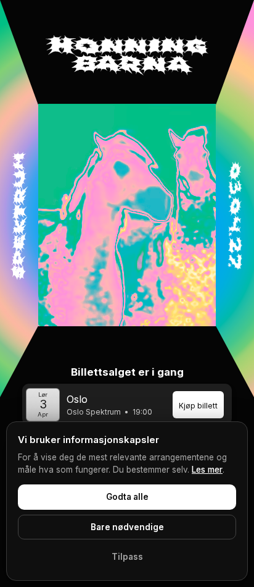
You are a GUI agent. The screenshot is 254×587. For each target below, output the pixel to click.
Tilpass (127, 557)
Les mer (207, 470)
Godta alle (127, 497)
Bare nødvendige (127, 527)
